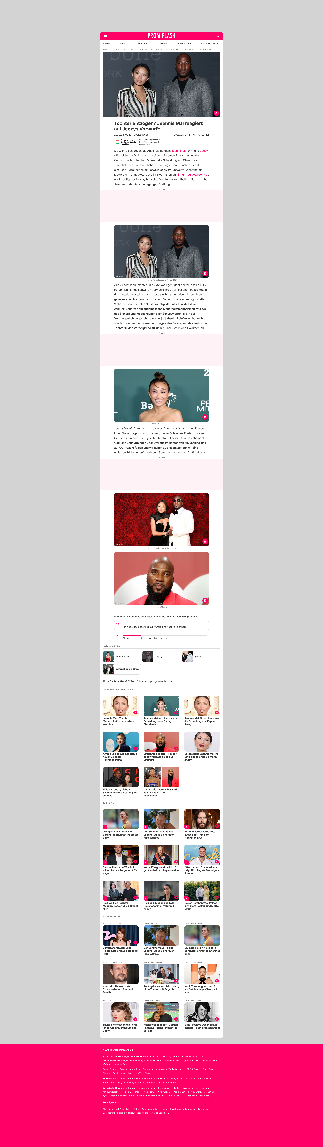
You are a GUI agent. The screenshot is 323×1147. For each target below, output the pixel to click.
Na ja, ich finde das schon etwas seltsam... (147, 638)
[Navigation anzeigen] (105, 35)
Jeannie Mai (179, 150)
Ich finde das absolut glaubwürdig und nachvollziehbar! (154, 626)
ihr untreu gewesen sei (193, 174)
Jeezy (204, 150)
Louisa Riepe (141, 134)
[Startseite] (161, 36)
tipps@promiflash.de (160, 681)
